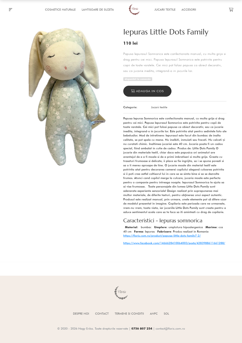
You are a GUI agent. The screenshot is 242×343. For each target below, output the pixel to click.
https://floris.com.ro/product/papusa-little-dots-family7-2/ (162, 235)
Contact (102, 313)
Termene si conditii (129, 313)
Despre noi (81, 313)
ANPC (154, 313)
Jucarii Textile (164, 9)
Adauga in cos (149, 91)
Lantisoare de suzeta (98, 9)
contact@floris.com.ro (170, 328)
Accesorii (189, 9)
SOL (166, 313)
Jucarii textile (159, 107)
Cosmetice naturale (60, 9)
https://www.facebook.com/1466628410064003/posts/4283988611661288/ (174, 243)
